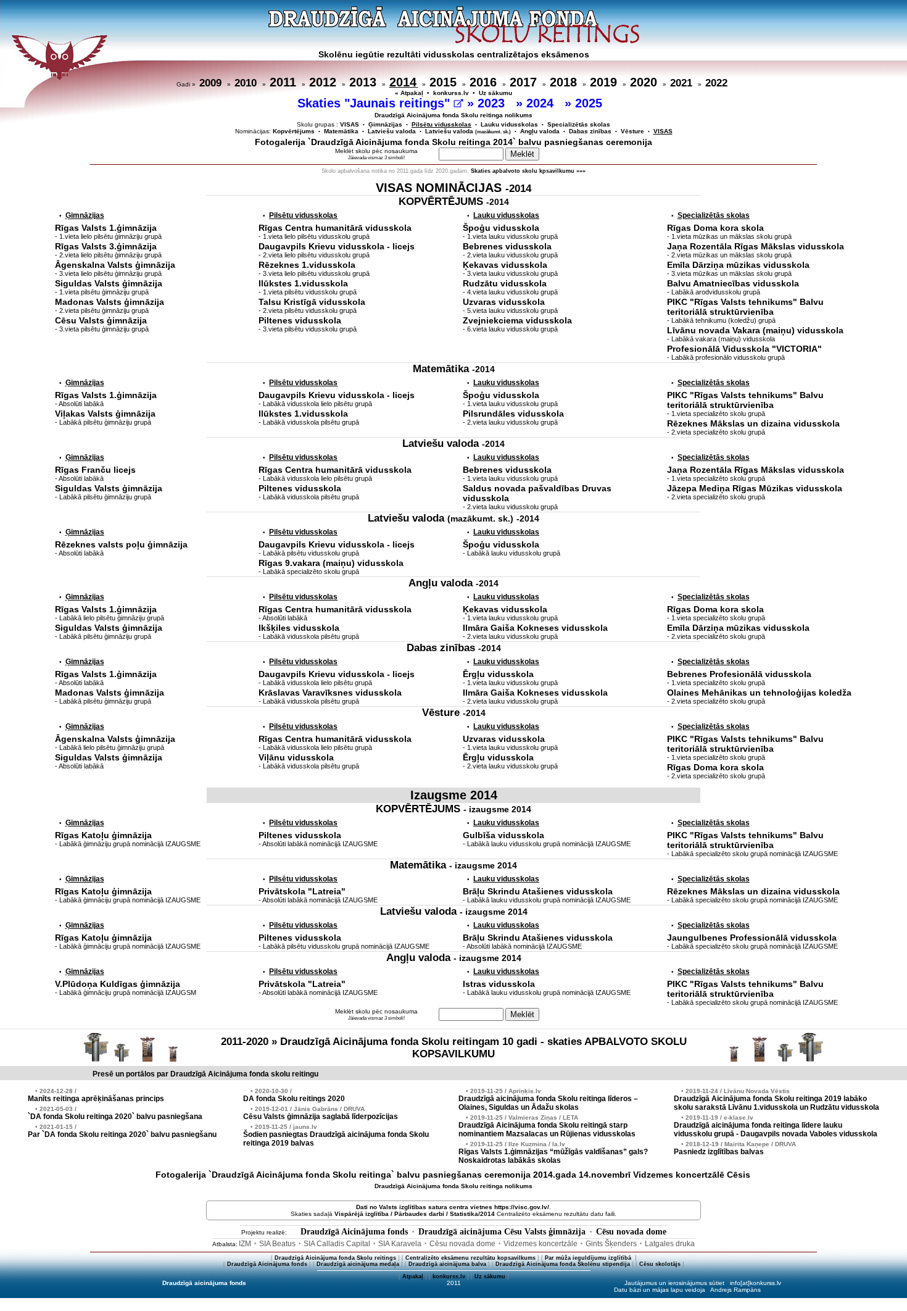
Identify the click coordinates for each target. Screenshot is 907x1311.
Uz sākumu (495, 92)
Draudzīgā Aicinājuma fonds (354, 1231)
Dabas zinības (590, 131)
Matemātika (341, 131)
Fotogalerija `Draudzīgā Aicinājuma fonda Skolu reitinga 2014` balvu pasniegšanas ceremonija (453, 142)
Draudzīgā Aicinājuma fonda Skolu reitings (335, 1258)
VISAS (349, 124)
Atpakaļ (412, 1276)
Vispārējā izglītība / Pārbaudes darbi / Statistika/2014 (414, 1213)
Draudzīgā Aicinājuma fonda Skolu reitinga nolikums (453, 115)
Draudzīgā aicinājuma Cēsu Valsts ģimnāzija (502, 1231)
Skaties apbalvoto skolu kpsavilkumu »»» (528, 171)
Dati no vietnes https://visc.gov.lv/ (452, 1207)
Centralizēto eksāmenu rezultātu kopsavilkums (470, 1258)
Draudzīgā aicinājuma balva (447, 1264)
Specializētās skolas (578, 124)
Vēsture (632, 131)
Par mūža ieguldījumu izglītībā (589, 1258)
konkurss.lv (451, 92)
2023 (493, 103)
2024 (541, 103)
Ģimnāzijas (385, 124)
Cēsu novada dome (631, 1231)
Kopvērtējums (294, 131)
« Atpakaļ (409, 92)
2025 (590, 103)
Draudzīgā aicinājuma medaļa (358, 1264)
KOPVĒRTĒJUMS (454, 201)
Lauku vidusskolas (509, 124)
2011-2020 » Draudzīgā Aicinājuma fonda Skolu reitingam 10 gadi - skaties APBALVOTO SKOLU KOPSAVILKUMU (454, 1048)
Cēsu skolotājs (660, 1264)
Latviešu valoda (392, 131)
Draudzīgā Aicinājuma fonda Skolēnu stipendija (562, 1264)
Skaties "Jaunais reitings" (375, 103)
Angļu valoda (540, 131)
